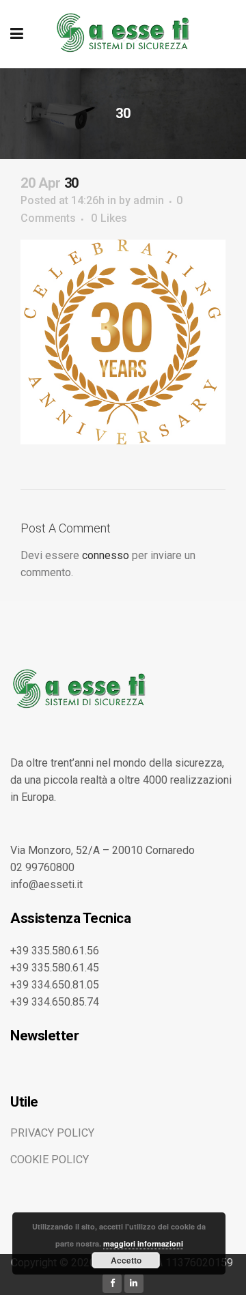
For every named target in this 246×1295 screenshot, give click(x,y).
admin (148, 200)
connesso (105, 555)
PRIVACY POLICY (52, 1132)
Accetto (126, 1260)
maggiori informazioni (143, 1243)
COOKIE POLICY (49, 1159)
